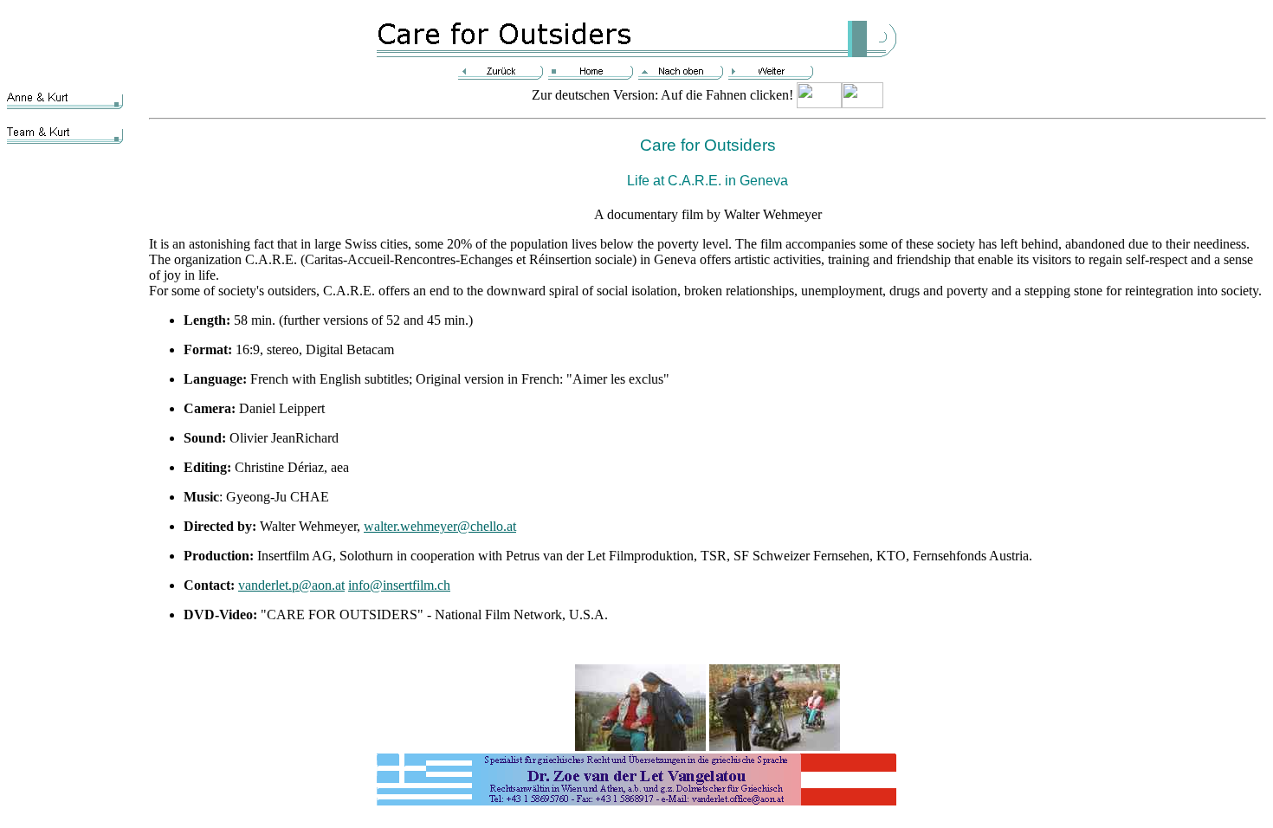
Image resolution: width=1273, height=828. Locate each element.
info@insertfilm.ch (399, 585)
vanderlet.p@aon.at (291, 585)
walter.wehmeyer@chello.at (440, 526)
